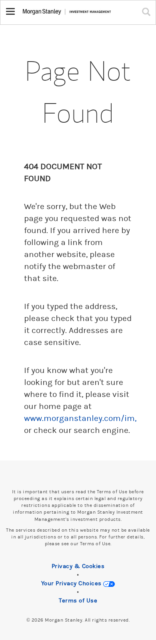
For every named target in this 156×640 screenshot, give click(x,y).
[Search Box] (148, 11)
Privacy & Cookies (78, 566)
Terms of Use (78, 600)
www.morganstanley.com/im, (80, 418)
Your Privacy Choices (72, 583)
